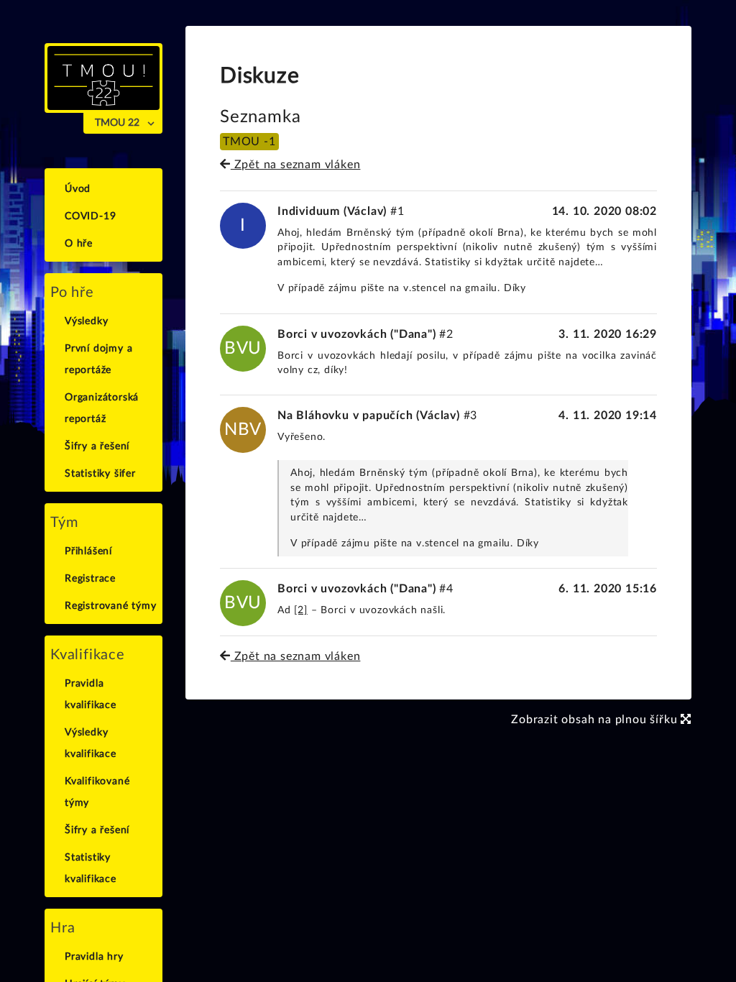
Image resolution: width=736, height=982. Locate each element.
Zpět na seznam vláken (295, 164)
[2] (300, 610)
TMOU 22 (117, 123)
